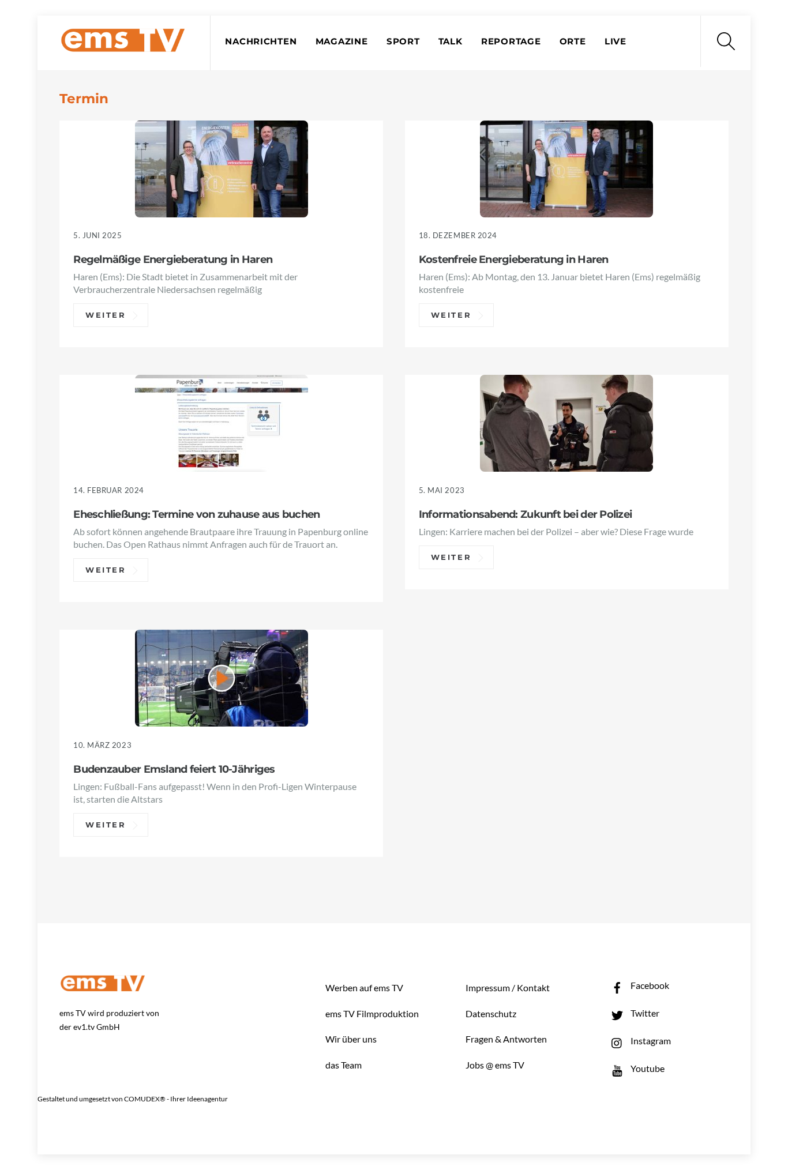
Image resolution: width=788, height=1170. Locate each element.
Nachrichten (261, 41)
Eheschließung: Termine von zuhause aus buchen (196, 514)
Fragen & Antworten (506, 1038)
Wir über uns (351, 1038)
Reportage (511, 41)
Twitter (644, 1012)
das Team (343, 1064)
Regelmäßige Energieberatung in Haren (172, 259)
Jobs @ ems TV (495, 1064)
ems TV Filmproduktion (372, 1013)
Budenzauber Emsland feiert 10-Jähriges (174, 769)
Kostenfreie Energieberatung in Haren (514, 259)
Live (615, 41)
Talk (450, 41)
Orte (573, 41)
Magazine (342, 41)
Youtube (647, 1068)
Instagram (650, 1040)
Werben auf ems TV (364, 987)
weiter (105, 315)
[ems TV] (122, 45)
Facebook (649, 985)
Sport (403, 41)
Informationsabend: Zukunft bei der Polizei (525, 514)
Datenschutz (491, 1013)
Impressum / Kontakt (508, 987)
